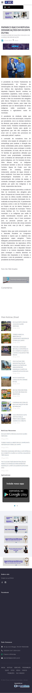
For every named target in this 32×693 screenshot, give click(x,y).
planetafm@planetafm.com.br (12, 658)
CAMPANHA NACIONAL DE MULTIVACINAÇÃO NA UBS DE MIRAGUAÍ (20, 404)
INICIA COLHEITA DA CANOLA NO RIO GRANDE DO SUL (20, 379)
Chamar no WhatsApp (10, 654)
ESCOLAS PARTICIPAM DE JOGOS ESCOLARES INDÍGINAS (20, 324)
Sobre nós (17, 667)
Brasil (16, 40)
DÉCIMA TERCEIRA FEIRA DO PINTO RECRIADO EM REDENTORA (20, 392)
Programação (26, 667)
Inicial (3, 667)
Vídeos (18, 670)
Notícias (9, 667)
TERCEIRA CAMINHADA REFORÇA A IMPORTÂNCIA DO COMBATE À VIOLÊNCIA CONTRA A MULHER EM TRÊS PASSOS (21, 351)
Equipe (7, 670)
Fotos (12, 670)
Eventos (24, 670)
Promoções (11, 673)
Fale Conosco (20, 673)
